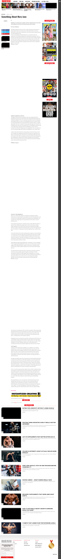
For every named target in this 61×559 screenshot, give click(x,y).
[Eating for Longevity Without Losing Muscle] (11, 408)
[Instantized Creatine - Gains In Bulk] (26, 396)
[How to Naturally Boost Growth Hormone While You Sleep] (11, 508)
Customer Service (27, 545)
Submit (7, 557)
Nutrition (3, 14)
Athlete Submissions (38, 543)
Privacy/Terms (55, 554)
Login (23, 398)
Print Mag (21, 1)
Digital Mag (27, 1)
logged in (15, 402)
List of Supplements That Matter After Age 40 (38, 437)
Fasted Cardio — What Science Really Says (37, 480)
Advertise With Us (38, 547)
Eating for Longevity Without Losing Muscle (38, 408)
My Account (26, 543)
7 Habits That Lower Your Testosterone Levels (38, 523)
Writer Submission (38, 545)
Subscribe (15, 1)
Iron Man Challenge (36, 1)
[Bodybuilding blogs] (51, 549)
